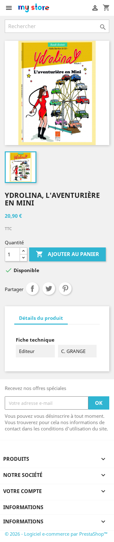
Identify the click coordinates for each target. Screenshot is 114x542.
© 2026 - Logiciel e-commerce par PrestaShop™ (56, 534)
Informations (23, 507)
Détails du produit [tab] (41, 318)
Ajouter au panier (67, 254)
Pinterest (65, 288)
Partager (32, 288)
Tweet (48, 288)
